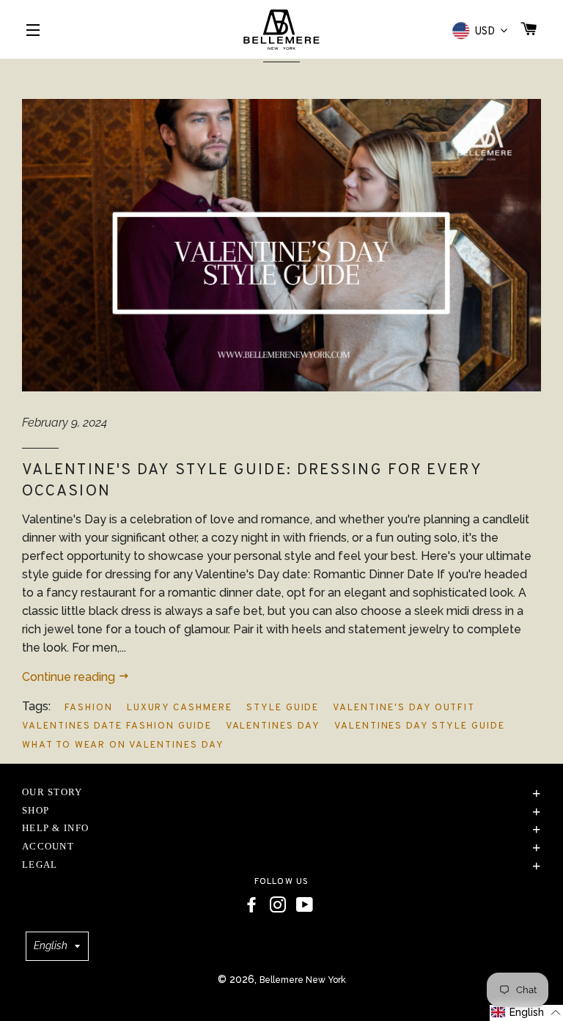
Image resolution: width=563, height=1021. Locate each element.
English (50, 945)
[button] (526, 1013)
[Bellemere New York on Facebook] (251, 905)
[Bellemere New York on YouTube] (304, 905)
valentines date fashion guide (117, 726)
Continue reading (70, 677)
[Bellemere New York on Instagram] (278, 905)
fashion (89, 708)
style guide (282, 708)
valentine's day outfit (404, 708)
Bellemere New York (303, 980)
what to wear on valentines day (123, 745)
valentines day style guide (419, 726)
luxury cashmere (179, 708)
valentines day (273, 726)
